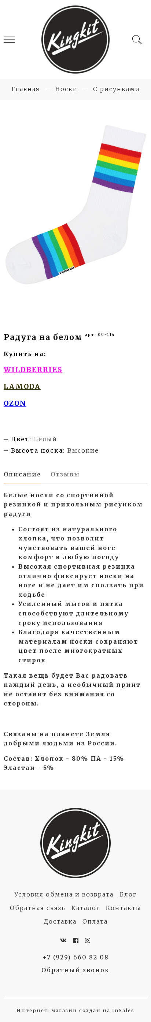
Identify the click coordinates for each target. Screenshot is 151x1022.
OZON (15, 403)
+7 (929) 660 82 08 (76, 957)
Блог (128, 894)
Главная (25, 89)
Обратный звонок (75, 970)
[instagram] (88, 940)
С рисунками (116, 89)
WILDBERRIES (33, 370)
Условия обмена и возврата (64, 894)
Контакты (123, 907)
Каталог (85, 907)
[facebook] (76, 940)
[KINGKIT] (75, 39)
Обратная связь (38, 907)
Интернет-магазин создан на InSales (75, 1010)
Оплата (95, 921)
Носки (66, 89)
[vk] (63, 940)
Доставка (60, 921)
